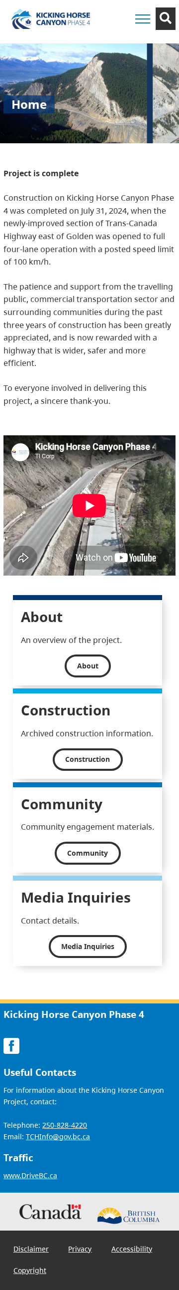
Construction (87, 759)
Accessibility (131, 1249)
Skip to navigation (117, 37)
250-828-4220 (64, 1125)
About (87, 665)
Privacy (79, 1249)
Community (87, 853)
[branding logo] (50, 19)
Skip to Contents (117, 37)
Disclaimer (31, 1249)
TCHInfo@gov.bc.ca (58, 1136)
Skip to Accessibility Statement (117, 42)
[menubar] (89, 1260)
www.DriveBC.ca (30, 1175)
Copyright (29, 1270)
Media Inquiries (87, 946)
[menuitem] (31, 1249)
